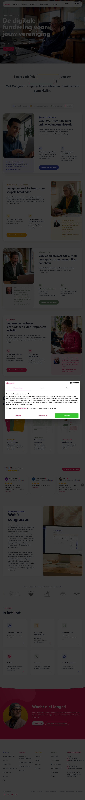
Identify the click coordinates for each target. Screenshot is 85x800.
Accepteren (67, 415)
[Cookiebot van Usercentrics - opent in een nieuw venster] (71, 383)
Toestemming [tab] (17, 388)
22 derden (23, 408)
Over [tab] (67, 388)
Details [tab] (43, 388)
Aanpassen (41, 415)
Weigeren (18, 415)
